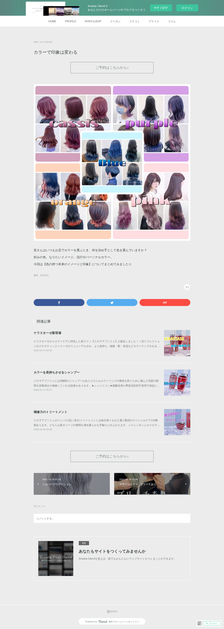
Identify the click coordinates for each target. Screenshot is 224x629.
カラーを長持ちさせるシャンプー (57, 372)
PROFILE (70, 21)
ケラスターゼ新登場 (47, 332)
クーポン (115, 21)
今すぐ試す (161, 7)
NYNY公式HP (93, 21)
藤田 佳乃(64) (41, 275)
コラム (172, 21)
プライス (154, 21)
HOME (52, 21)
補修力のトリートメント (50, 411)
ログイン (187, 8)
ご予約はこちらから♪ (112, 67)
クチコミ (134, 21)
